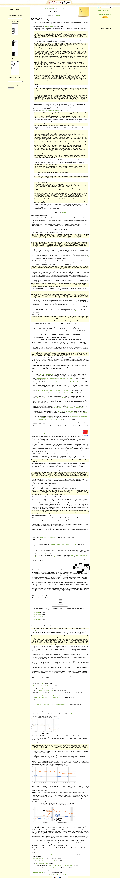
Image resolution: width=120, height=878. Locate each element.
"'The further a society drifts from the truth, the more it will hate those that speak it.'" (52, 702)
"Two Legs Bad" (42, 688)
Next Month (62, 8)
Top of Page (71, 874)
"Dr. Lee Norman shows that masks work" (47, 860)
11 (80, 334)
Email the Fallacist (105, 21)
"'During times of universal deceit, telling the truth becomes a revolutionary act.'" (52, 704)
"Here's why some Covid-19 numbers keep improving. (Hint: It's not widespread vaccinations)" (65, 405)
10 (75, 310)
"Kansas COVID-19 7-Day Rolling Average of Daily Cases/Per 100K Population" (49, 854)
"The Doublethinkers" (49, 26)
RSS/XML (54, 8)
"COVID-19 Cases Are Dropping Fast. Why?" (49, 110)
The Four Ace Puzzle (37, 614)
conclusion (34, 303)
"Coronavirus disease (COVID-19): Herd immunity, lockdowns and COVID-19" (69, 407)
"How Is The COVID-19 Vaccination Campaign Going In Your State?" (50, 397)
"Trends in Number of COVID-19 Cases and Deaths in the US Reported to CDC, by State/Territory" (56, 378)
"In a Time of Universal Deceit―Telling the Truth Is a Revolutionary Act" (49, 697)
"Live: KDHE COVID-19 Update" (40, 858)
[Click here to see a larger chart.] (45, 732)
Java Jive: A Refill (38, 542)
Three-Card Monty (36, 612)
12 (82, 359)
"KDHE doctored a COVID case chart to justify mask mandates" (60, 865)
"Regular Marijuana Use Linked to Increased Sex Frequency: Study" (63, 544)
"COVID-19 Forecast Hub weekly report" (65, 411)
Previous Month (48, 8)
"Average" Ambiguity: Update (44, 553)
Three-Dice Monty (36, 619)
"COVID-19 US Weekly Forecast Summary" (78, 412)
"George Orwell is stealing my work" (46, 690)
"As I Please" (42, 683)
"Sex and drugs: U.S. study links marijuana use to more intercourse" (54, 548)
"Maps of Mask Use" (67, 392)
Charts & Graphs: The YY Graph (41, 863)
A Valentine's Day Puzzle (38, 616)
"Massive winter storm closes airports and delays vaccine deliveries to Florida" (53, 390)
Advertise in (105, 10)
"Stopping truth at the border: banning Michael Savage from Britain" (52, 695)
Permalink (58, 15)
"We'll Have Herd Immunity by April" (46, 374)
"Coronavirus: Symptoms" (38, 872)
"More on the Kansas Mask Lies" (54, 867)
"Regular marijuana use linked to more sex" (48, 537)
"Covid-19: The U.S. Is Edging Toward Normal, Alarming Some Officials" (47, 419)
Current (58, 8)
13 (79, 365)
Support (105, 14)
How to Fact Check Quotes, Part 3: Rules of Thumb (43, 685)
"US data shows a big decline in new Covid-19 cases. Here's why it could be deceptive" (66, 381)
